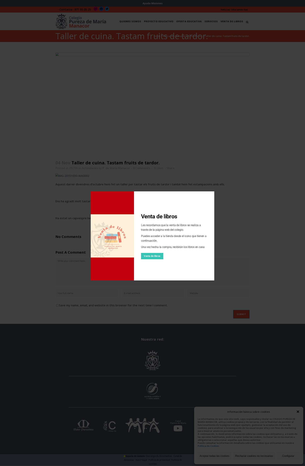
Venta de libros (152, 256)
